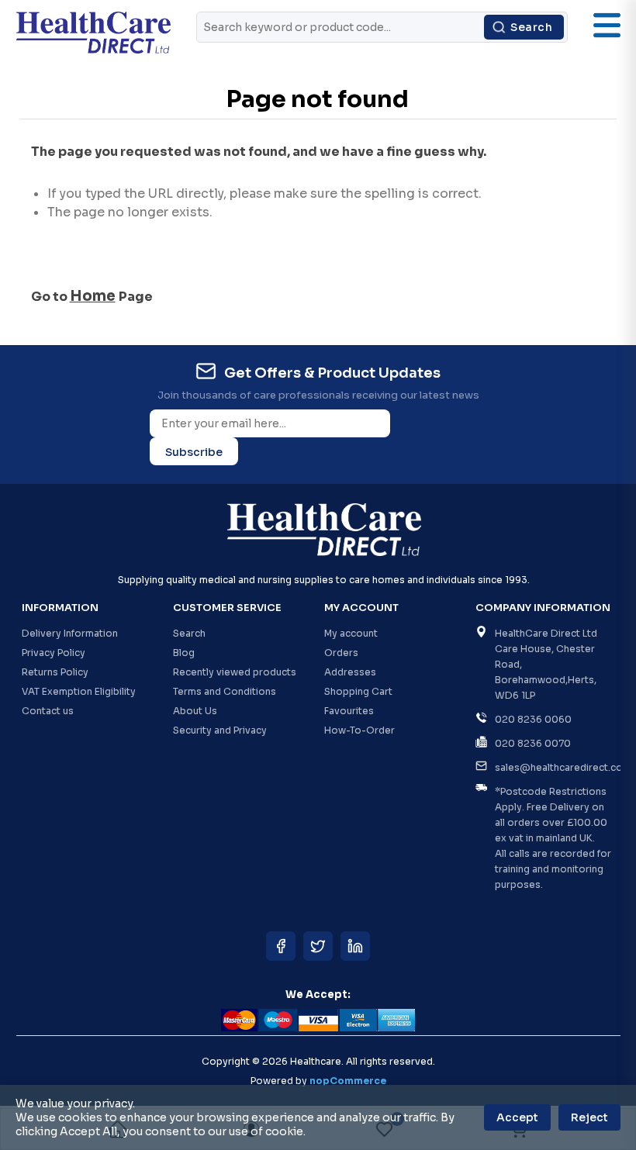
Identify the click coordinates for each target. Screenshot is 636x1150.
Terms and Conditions (224, 691)
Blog (184, 652)
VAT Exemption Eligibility (79, 691)
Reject (589, 1117)
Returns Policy (55, 672)
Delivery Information (70, 633)
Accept (517, 1117)
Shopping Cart (358, 691)
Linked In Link (355, 946)
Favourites (349, 711)
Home (93, 296)
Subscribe (194, 452)
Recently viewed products (234, 672)
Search (531, 27)
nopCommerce (347, 1080)
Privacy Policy (53, 652)
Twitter (318, 946)
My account (351, 633)
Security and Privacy (220, 730)
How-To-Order (359, 730)
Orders (341, 652)
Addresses (350, 672)
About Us (195, 711)
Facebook (281, 946)
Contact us (48, 711)
